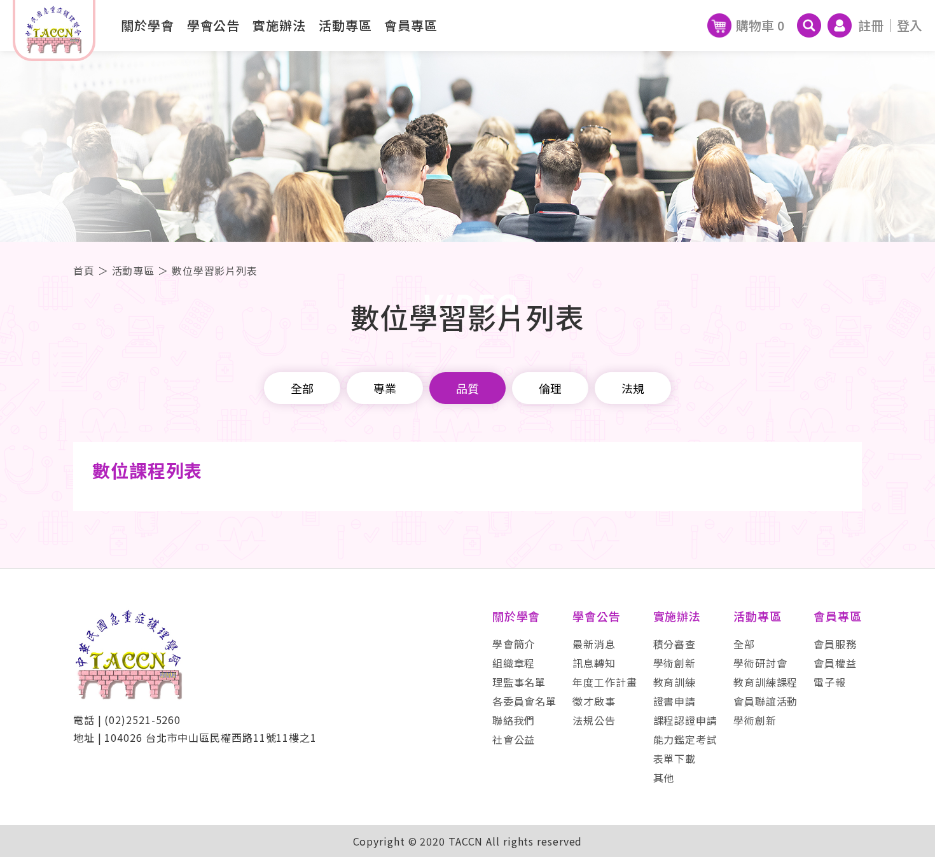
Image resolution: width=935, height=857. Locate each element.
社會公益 (514, 739)
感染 (467, 486)
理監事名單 (519, 682)
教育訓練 (674, 682)
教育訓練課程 (765, 682)
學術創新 (674, 663)
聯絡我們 (514, 720)
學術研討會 (760, 663)
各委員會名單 (524, 701)
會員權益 (835, 663)
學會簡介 (514, 643)
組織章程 (514, 663)
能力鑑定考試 (685, 739)
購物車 (760, 25)
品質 (467, 388)
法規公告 (594, 720)
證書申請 (674, 701)
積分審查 (674, 643)
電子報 (830, 682)
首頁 (84, 270)
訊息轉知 (594, 663)
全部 (302, 388)
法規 (632, 388)
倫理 (550, 388)
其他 (664, 777)
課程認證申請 (685, 720)
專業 (384, 388)
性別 (467, 455)
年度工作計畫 (604, 682)
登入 (909, 25)
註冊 (870, 25)
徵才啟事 (594, 701)
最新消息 (594, 643)
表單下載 (674, 758)
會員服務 (835, 643)
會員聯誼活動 (765, 701)
